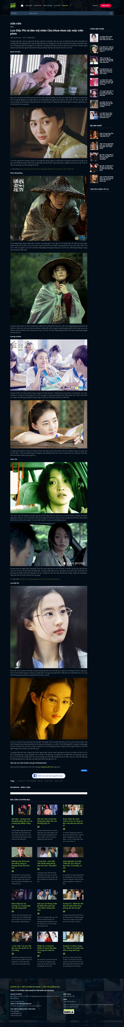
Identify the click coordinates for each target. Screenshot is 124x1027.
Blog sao (65, 5)
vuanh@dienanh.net (16, 1013)
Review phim (37, 5)
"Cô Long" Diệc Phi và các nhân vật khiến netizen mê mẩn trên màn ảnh (106, 93)
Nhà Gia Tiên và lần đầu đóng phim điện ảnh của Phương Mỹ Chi (47, 821)
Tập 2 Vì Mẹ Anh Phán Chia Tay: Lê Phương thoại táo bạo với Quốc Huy (106, 179)
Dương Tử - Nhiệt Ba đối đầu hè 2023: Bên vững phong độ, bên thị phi (73, 905)
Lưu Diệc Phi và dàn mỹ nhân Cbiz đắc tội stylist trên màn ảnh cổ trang (106, 82)
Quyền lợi (14, 987)
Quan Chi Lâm (58, 781)
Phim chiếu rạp (47, 5)
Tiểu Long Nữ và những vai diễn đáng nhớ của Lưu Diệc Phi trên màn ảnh (106, 60)
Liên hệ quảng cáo (51, 987)
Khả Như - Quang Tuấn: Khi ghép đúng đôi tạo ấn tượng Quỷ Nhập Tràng (22, 821)
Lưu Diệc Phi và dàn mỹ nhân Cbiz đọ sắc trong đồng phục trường (106, 104)
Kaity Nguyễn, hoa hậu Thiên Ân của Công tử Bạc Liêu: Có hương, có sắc (72, 864)
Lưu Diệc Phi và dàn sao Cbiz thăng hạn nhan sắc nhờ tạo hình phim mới (106, 115)
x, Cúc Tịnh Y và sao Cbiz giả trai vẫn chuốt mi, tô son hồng (21, 948)
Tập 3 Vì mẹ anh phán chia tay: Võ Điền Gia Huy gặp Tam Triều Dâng (106, 146)
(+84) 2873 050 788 (15, 1015)
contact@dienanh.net (69, 1001)
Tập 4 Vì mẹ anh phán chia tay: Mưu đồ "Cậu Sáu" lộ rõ (106, 134)
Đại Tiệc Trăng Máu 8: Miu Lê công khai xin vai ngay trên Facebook (107, 157)
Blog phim (57, 5)
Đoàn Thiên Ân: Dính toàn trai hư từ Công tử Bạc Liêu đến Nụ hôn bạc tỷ (73, 822)
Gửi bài (84, 770)
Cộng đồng (28, 5)
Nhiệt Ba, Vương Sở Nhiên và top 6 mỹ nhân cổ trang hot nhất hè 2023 (46, 949)
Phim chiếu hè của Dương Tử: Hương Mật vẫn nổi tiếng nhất (21, 905)
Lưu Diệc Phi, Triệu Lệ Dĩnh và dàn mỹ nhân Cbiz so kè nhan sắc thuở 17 (106, 49)
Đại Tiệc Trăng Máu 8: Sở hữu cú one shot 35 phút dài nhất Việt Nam (107, 168)
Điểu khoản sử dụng (31, 987)
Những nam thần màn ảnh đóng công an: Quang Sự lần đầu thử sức (21, 864)
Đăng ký (95, 5)
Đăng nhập (105, 5)
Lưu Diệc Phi (21, 781)
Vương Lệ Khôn (48, 781)
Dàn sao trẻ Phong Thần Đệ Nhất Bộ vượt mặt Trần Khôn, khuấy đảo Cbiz (47, 906)
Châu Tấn (40, 781)
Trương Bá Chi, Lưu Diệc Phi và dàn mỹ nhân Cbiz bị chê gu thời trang (106, 71)
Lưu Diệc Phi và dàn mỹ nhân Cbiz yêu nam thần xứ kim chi (106, 38)
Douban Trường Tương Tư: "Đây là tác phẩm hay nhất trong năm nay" (73, 948)
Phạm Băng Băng (31, 781)
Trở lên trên (85, 1025)
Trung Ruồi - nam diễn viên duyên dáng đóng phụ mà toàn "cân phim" (47, 863)
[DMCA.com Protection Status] (68, 1011)
